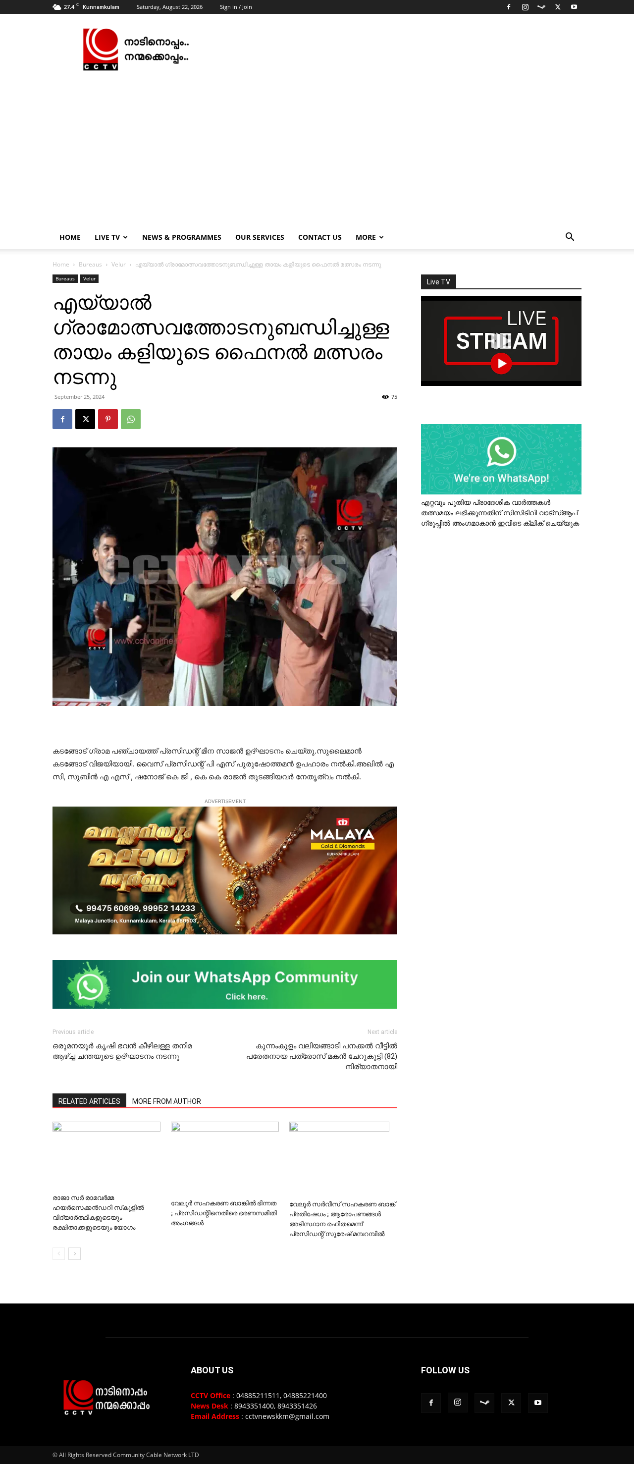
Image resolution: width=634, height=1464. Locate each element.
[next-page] (74, 1253)
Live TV (107, 237)
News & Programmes (181, 237)
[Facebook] (508, 7)
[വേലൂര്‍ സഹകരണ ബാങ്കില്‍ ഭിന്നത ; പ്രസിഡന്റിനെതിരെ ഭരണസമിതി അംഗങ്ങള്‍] (225, 1158)
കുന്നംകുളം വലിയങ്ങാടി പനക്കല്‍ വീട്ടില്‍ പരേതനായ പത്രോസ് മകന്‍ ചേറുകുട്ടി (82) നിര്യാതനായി (321, 1056)
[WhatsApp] (131, 419)
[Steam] (541, 7)
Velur (118, 264)
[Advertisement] (317, 151)
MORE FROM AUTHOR (166, 1101)
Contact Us (320, 237)
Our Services (259, 237)
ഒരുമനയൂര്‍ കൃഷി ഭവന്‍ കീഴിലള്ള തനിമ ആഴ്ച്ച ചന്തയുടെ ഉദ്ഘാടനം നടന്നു (122, 1051)
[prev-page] (59, 1253)
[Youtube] (574, 7)
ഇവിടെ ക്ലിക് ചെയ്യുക (538, 523)
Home (70, 237)
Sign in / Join (236, 6)
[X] (557, 7)
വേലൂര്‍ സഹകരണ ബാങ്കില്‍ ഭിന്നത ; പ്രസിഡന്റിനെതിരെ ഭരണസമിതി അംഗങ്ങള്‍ (224, 1213)
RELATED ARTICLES (89, 1101)
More (366, 237)
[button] (569, 238)
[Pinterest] (108, 419)
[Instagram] (525, 7)
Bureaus (90, 264)
